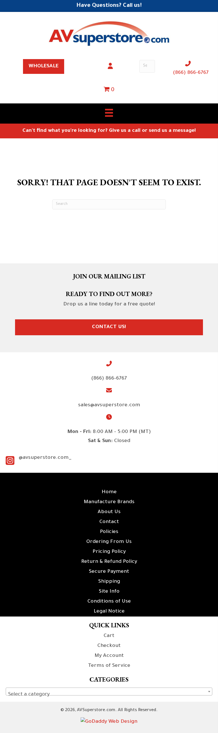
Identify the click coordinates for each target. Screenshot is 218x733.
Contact (109, 522)
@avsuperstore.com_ (45, 458)
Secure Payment (109, 572)
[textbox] (109, 694)
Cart (109, 636)
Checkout (109, 646)
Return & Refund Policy (109, 562)
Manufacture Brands (109, 502)
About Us (109, 512)
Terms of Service (109, 666)
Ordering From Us (109, 542)
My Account (109, 656)
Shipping (109, 582)
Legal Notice (109, 612)
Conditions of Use (109, 602)
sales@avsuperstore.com (109, 405)
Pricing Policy (109, 552)
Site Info (109, 592)
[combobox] (109, 691)
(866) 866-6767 (191, 73)
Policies (109, 532)
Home (109, 492)
